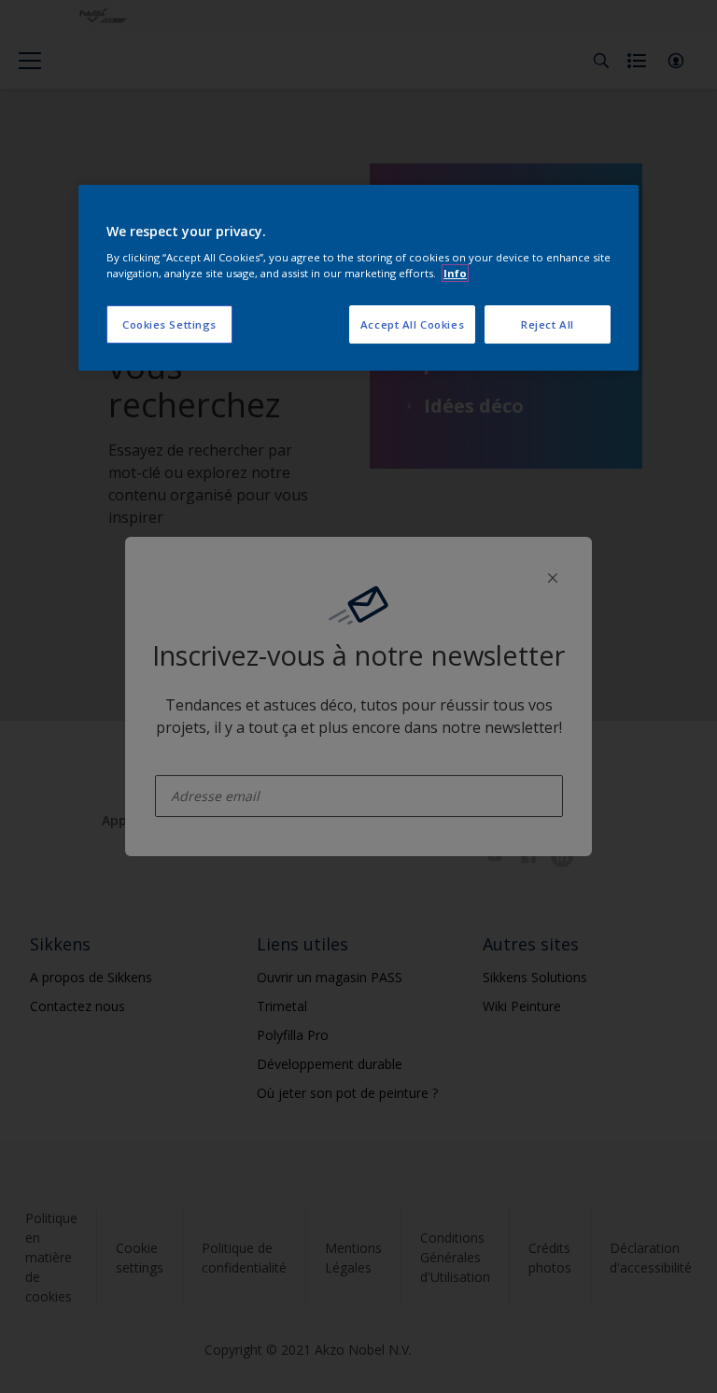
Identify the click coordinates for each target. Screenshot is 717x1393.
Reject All (547, 324)
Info (455, 273)
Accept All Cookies (412, 324)
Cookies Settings (169, 324)
